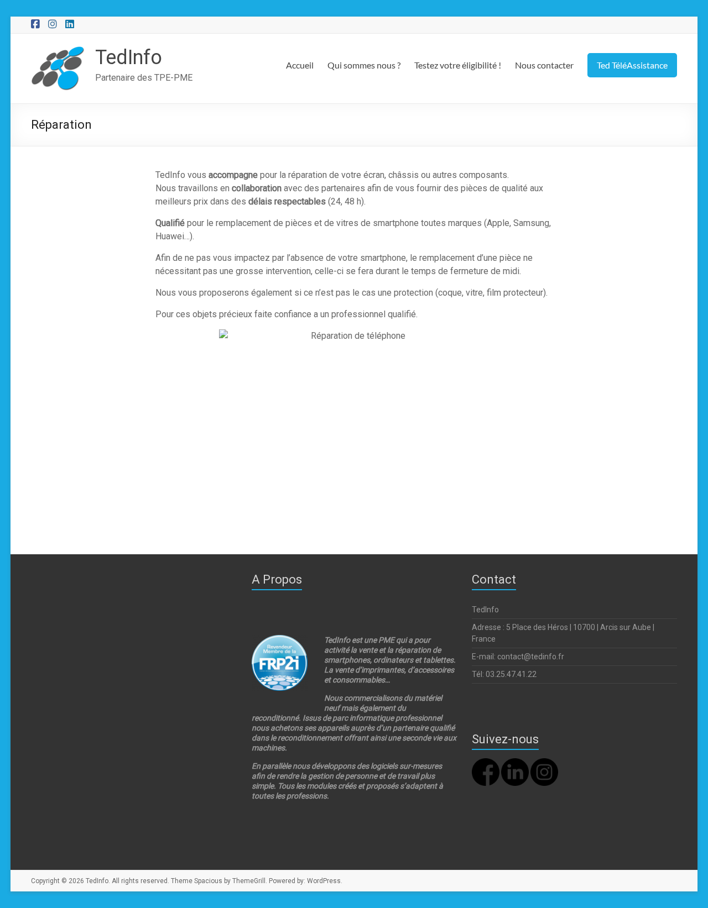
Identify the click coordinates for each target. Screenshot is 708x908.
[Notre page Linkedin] (515, 763)
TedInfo (128, 57)
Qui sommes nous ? (363, 65)
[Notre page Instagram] (544, 763)
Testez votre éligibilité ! (457, 65)
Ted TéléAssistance (632, 65)
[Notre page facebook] (485, 763)
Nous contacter (544, 65)
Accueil (300, 65)
